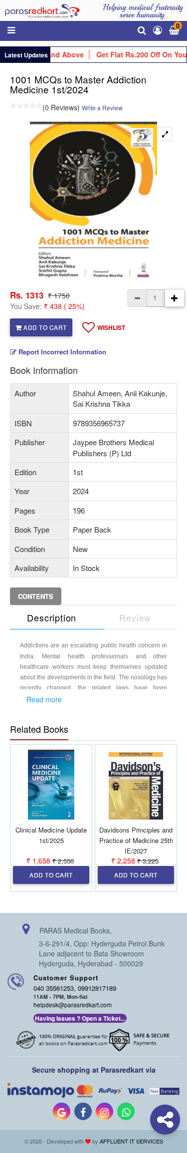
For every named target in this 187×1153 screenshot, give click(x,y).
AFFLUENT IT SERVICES (131, 1141)
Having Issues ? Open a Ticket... (80, 1018)
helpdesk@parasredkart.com (72, 1004)
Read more (44, 699)
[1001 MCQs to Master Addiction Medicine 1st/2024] (165, 134)
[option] (93, 201)
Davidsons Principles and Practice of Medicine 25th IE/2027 (136, 840)
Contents (35, 596)
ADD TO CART (44, 327)
